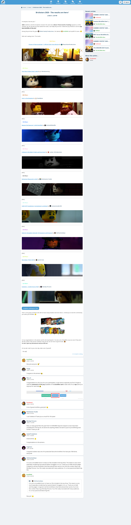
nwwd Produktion (32, 434)
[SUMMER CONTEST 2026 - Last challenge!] (89, 16)
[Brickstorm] (41, 71)
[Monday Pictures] (41, 287)
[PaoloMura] (36, 98)
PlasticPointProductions (69, 44)
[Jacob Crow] (36, 260)
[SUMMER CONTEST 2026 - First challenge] (89, 42)
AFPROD (97, 30)
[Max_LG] (24, 379)
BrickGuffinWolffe (51, 125)
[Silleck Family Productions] (38, 31)
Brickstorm (45, 71)
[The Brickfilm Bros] (94, 24)
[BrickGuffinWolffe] (45, 125)
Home (24, 7)
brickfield (65, 31)
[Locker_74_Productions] (48, 152)
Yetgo (28, 368)
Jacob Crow (41, 260)
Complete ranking (78, 354)
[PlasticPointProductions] (61, 44)
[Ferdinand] (24, 403)
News (29, 7)
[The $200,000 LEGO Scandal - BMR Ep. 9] (89, 49)
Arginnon (29, 447)
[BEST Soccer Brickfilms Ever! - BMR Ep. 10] (89, 36)
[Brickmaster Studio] (40, 179)
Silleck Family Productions (47, 31)
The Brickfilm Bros (100, 24)
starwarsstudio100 (57, 206)
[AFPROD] (94, 30)
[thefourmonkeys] (55, 233)
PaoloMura (40, 98)
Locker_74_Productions (56, 152)
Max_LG (29, 378)
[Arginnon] (24, 448)
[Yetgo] (24, 370)
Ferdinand (29, 402)
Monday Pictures (46, 286)
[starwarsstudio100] (50, 206)
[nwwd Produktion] (24, 435)
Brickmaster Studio (46, 179)
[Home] (3, 2)
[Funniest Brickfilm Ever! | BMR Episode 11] (89, 23)
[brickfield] (62, 31)
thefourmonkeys (60, 233)
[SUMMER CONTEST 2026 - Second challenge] (89, 29)
